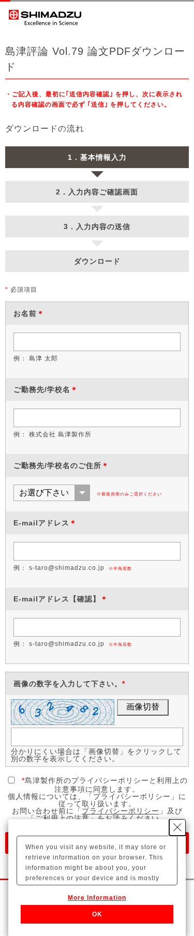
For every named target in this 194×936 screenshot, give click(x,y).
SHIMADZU (45, 17)
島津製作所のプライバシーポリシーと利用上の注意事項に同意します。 (105, 784)
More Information (97, 898)
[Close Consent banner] (177, 827)
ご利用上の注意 (62, 818)
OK (97, 914)
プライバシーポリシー (120, 811)
